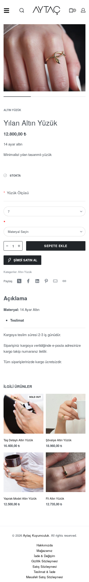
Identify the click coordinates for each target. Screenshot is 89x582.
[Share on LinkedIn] (37, 281)
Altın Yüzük (12, 110)
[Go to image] (17, 96)
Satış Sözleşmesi (45, 566)
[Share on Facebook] (28, 281)
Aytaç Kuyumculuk (36, 535)
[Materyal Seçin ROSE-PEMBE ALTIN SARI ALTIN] (44, 231)
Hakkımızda (45, 545)
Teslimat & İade (44, 571)
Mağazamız (44, 550)
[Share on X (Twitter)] (19, 281)
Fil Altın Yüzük (55, 498)
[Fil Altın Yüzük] (66, 472)
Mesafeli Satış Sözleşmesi (44, 577)
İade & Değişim (44, 556)
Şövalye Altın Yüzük (58, 440)
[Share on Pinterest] (46, 281)
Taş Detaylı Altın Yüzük (18, 440)
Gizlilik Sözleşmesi (44, 561)
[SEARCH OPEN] (21, 10)
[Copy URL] (64, 281)
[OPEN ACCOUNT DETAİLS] (83, 10)
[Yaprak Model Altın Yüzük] (23, 472)
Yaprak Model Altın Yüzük (20, 498)
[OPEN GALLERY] (44, 58)
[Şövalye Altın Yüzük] (66, 414)
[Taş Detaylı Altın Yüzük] (23, 414)
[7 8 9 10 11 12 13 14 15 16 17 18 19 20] (44, 211)
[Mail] (55, 281)
